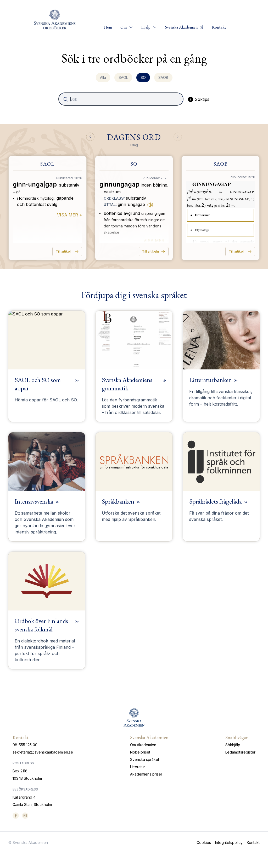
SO (143, 77)
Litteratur (137, 767)
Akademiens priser (146, 774)
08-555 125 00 (25, 745)
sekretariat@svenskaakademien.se (43, 752)
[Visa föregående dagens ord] (90, 137)
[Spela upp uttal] (150, 204)
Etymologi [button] (202, 230)
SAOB (163, 77)
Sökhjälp (232, 745)
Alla (103, 77)
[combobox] (121, 99)
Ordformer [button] (202, 215)
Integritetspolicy (229, 842)
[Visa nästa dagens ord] (178, 137)
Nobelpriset (140, 752)
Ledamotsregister (240, 752)
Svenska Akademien (181, 27)
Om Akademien (143, 745)
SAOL (123, 77)
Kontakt (219, 27)
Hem (108, 27)
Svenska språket (144, 759)
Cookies (204, 842)
